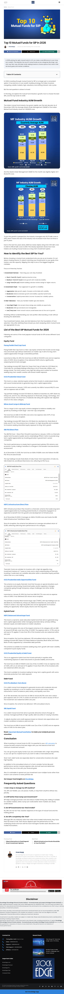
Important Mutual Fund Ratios (20, 732)
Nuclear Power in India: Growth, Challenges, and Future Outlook (52, 951)
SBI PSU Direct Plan (11, 430)
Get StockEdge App (32, 992)
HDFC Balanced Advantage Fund (17, 615)
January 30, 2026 (21, 46)
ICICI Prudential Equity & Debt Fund (18, 653)
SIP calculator (50, 743)
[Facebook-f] (39, 986)
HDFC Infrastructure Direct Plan (16, 504)
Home (5, 7)
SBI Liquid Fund (10, 708)
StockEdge (29, 779)
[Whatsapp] (58, 986)
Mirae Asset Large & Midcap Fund (17, 404)
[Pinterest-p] (55, 986)
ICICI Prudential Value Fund (14, 377)
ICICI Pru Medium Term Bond (15, 683)
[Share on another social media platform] (59, 51)
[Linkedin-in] (48, 986)
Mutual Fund (11, 7)
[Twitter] (42, 986)
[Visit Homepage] (33, 2)
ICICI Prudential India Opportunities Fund (20, 580)
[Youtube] (52, 986)
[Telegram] (61, 986)
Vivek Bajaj (12, 46)
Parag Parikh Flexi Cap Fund (15, 345)
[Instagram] (45, 986)
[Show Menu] (59, 2)
